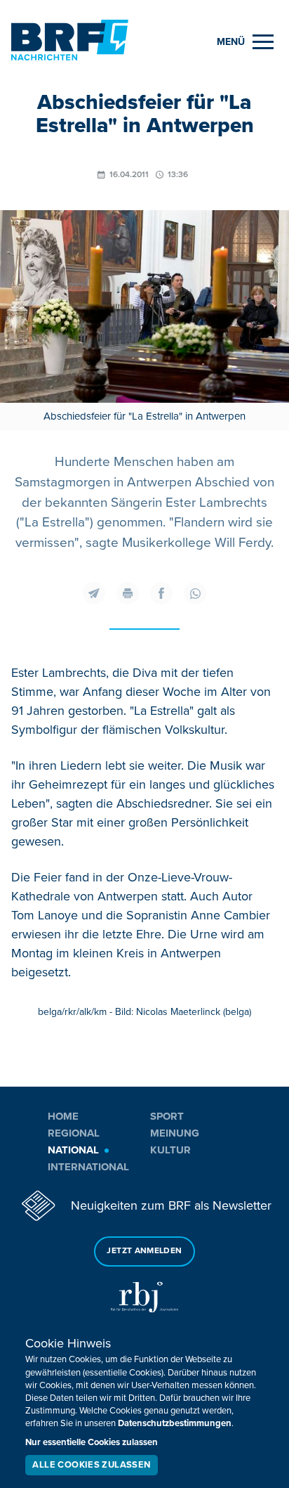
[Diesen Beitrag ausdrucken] (127, 593)
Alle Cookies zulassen (91, 1464)
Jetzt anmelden (144, 1251)
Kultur (170, 1150)
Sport (167, 1116)
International (88, 1166)
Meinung (174, 1133)
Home (63, 1116)
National (73, 1150)
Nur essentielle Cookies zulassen (91, 1442)
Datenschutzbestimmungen (174, 1423)
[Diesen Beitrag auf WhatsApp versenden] (195, 593)
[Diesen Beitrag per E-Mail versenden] (94, 593)
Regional (74, 1133)
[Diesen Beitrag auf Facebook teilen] (161, 593)
